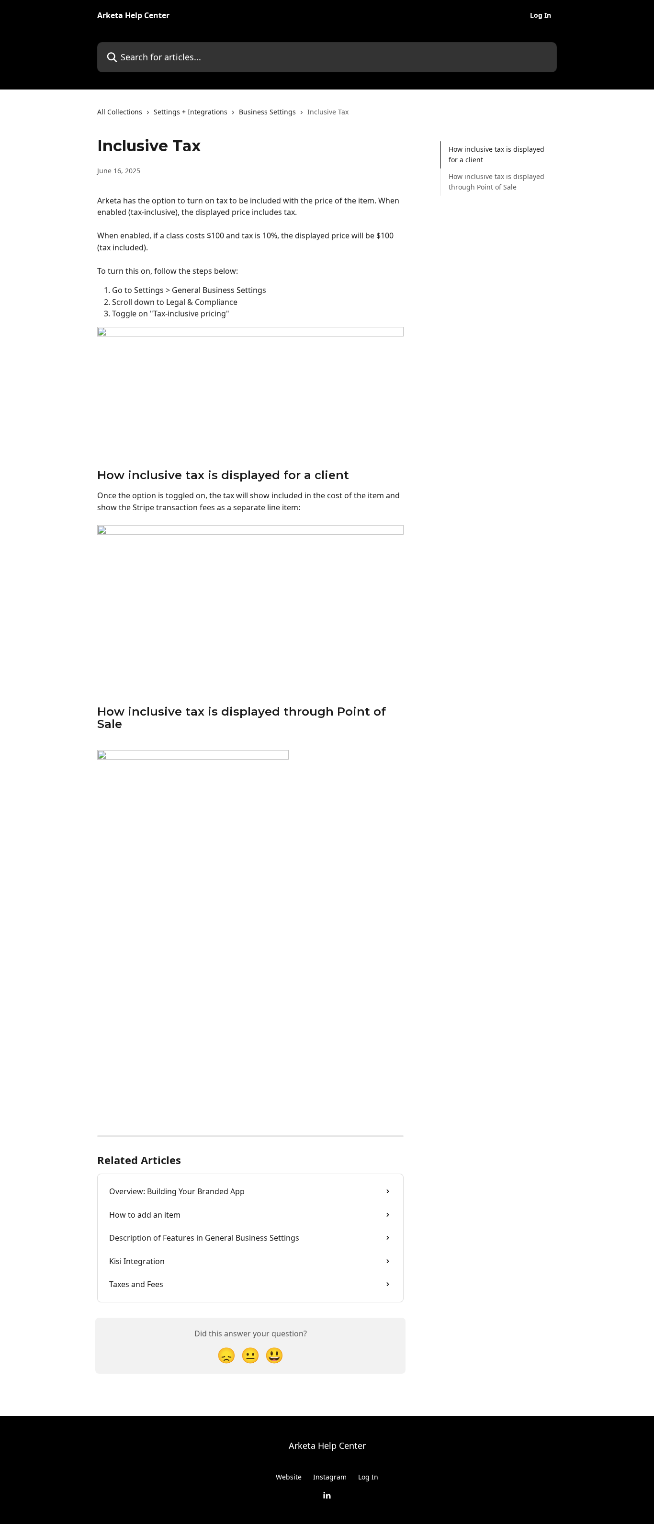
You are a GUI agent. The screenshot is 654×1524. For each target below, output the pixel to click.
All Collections (119, 111)
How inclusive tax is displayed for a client (496, 154)
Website (289, 1476)
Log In (540, 15)
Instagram (330, 1476)
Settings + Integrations (190, 111)
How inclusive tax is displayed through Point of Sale (496, 181)
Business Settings (267, 111)
